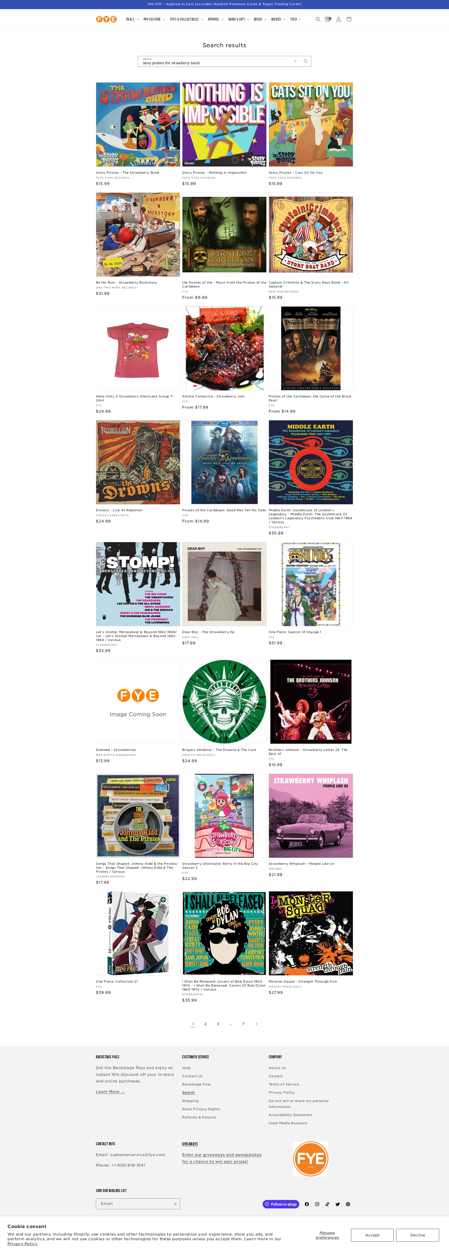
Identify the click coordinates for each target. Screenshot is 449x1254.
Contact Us (192, 1076)
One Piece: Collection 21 (117, 981)
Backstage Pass (196, 1084)
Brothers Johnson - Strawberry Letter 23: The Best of (308, 752)
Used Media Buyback (288, 1123)
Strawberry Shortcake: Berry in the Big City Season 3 (220, 865)
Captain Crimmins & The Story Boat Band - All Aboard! (309, 284)
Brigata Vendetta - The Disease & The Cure (219, 750)
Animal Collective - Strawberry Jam (213, 396)
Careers (276, 1076)
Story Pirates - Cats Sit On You (296, 172)
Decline (417, 1235)
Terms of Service (284, 1084)
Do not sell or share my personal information (299, 1104)
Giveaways (190, 1144)
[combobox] (224, 61)
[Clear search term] (295, 61)
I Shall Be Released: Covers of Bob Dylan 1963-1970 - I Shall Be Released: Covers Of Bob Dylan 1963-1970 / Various (223, 985)
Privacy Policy (22, 1244)
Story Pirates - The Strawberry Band (127, 172)
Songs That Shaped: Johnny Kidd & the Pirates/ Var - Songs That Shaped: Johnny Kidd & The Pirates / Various (137, 867)
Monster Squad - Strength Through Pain (303, 981)
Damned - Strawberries (116, 750)
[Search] (306, 61)
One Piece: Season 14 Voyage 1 (295, 632)
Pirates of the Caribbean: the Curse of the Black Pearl (310, 398)
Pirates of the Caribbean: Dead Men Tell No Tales (224, 510)
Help (186, 1068)
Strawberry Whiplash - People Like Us (301, 863)
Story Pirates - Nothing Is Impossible (214, 172)
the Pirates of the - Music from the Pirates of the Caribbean (224, 284)
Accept (372, 1235)
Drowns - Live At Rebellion (119, 510)
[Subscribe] (175, 1203)
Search (188, 1092)
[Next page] (256, 1024)
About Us (277, 1068)
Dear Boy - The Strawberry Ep (208, 632)
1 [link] (193, 1024)
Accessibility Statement (290, 1115)
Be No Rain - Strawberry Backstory (126, 282)
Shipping (190, 1101)
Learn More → (110, 1091)
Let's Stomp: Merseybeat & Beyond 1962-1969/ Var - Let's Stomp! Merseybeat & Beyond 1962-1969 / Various (136, 636)
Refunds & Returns (199, 1117)
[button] (132, 19)
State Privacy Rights (201, 1109)
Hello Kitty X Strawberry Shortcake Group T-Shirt (135, 398)
